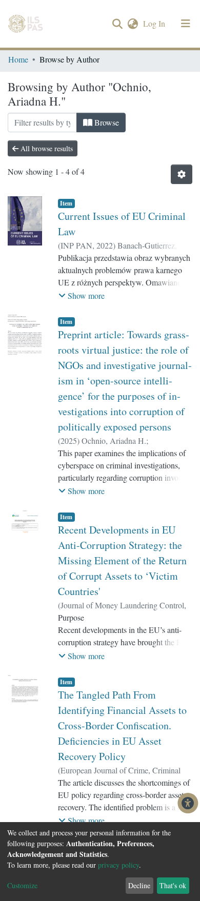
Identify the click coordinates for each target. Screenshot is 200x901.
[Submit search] (117, 24)
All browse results (45, 148)
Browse (105, 122)
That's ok (172, 885)
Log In (155, 23)
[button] (132, 23)
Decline (139, 885)
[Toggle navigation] (185, 23)
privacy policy (118, 865)
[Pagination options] (181, 174)
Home (18, 59)
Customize (22, 885)
